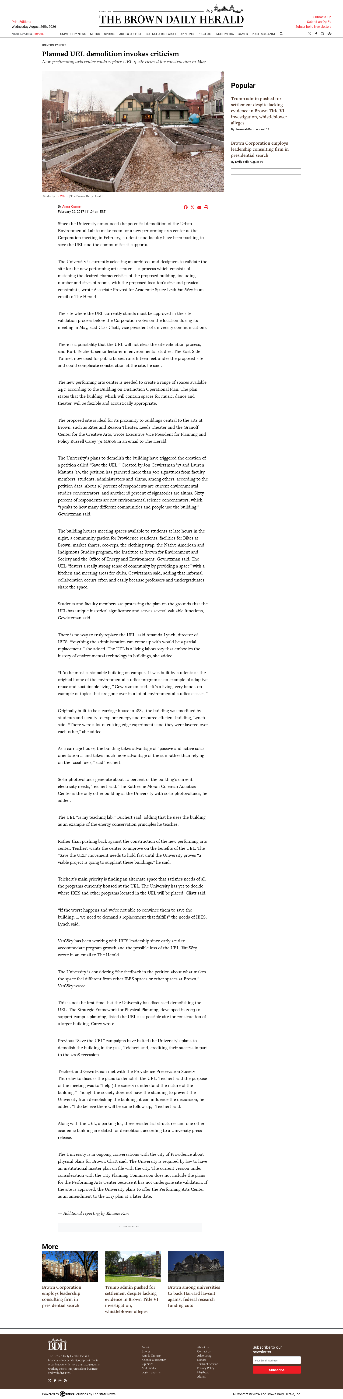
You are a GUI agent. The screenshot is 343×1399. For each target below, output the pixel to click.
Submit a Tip (322, 17)
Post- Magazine (264, 34)
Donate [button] (39, 33)
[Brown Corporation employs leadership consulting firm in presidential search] (70, 1266)
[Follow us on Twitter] (49, 1381)
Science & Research (161, 34)
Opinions (147, 1364)
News (145, 1347)
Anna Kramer (72, 206)
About (15, 33)
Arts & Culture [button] (130, 34)
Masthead (203, 1372)
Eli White (62, 196)
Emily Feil (241, 162)
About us (203, 1347)
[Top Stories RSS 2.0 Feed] (65, 1381)
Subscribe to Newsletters (313, 26)
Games (243, 34)
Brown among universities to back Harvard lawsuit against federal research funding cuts (194, 1296)
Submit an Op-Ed (319, 22)
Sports (109, 34)
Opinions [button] (187, 34)
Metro (95, 34)
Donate (201, 1359)
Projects (205, 34)
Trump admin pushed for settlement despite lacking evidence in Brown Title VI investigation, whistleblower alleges (131, 1299)
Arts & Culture (151, 1355)
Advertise (26, 33)
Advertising (204, 1355)
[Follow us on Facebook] (55, 1381)
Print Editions (21, 22)
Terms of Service (207, 1364)
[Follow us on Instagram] (60, 1381)
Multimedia (225, 34)
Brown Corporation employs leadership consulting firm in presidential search (61, 1296)
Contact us (204, 1351)
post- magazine (151, 1372)
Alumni (201, 1376)
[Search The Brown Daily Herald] (281, 34)
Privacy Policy (205, 1368)
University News (73, 34)
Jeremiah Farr (244, 129)
